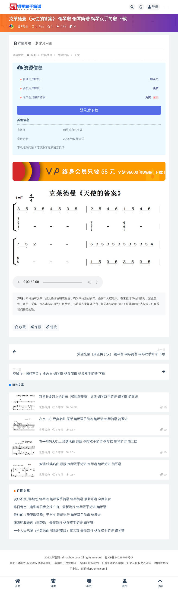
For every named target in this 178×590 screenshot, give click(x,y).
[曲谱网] (11, 26)
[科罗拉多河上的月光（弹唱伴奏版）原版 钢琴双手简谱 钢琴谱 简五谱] (23, 403)
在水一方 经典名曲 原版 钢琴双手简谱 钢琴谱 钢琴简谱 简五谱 (83, 419)
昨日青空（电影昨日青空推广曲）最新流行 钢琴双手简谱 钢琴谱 (60, 507)
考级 (89, 586)
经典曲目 (46, 55)
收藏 (22, 327)
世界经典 (23, 26)
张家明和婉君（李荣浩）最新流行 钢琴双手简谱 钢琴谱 (53, 523)
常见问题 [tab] (45, 43)
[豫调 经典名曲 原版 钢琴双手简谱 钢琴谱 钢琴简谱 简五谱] (23, 470)
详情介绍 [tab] (24, 43)
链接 (53, 327)
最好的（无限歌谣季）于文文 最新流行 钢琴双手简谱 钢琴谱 (57, 515)
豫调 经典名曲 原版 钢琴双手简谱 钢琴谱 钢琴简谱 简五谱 (80, 464)
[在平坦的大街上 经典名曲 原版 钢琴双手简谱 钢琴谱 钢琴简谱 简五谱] (23, 448)
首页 (33, 55)
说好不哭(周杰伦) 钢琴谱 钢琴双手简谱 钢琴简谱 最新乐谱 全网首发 (62, 499)
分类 (53, 586)
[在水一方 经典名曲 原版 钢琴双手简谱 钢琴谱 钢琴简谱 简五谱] (23, 424)
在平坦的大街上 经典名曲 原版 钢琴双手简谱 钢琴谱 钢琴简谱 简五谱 (88, 441)
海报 (37, 327)
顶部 (160, 586)
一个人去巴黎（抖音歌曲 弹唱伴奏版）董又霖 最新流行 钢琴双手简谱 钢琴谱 (69, 530)
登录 (155, 7)
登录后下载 (89, 110)
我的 (124, 586)
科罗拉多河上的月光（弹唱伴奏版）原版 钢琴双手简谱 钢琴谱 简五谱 (88, 396)
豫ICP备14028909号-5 (119, 557)
